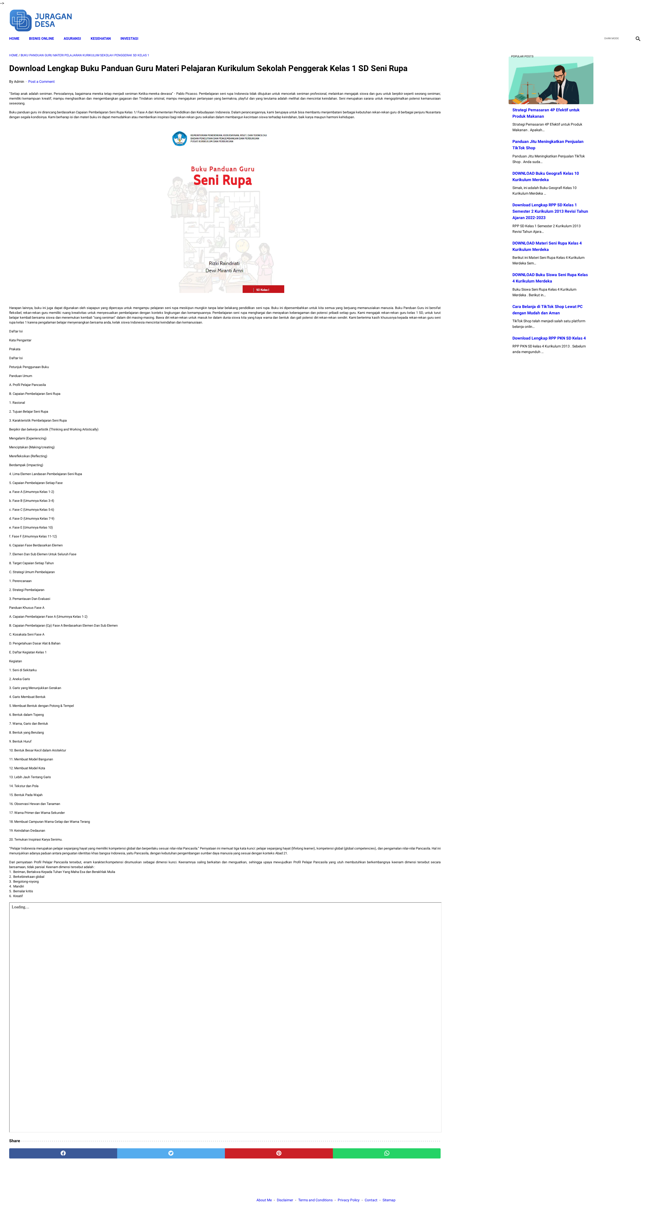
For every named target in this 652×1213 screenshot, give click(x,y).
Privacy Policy (349, 1200)
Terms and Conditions (315, 1200)
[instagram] (637, 19)
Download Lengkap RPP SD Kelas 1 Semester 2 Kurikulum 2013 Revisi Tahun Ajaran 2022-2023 (550, 211)
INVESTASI (129, 38)
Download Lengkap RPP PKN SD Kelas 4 (549, 338)
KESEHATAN (101, 38)
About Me (264, 1200)
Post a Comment (41, 81)
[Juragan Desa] (44, 19)
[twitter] (613, 19)
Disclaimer (285, 1200)
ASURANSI (72, 38)
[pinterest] (279, 1153)
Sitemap (389, 1200)
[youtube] (625, 19)
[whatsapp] (387, 1153)
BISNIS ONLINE (41, 38)
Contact (371, 1200)
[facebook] (601, 19)
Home (14, 38)
